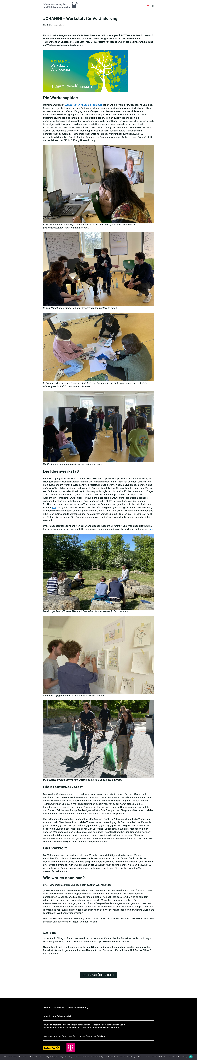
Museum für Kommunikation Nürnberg (101, 1027)
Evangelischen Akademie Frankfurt (83, 104)
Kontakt (48, 1007)
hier (54, 507)
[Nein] (194, 1057)
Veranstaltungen (59, 25)
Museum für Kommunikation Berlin (108, 1025)
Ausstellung (50, 1016)
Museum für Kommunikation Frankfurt (62, 1027)
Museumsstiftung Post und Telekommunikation (67, 1025)
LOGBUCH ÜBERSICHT (98, 975)
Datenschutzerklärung (77, 1007)
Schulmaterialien (65, 1016)
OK (191, 1057)
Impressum (59, 1007)
